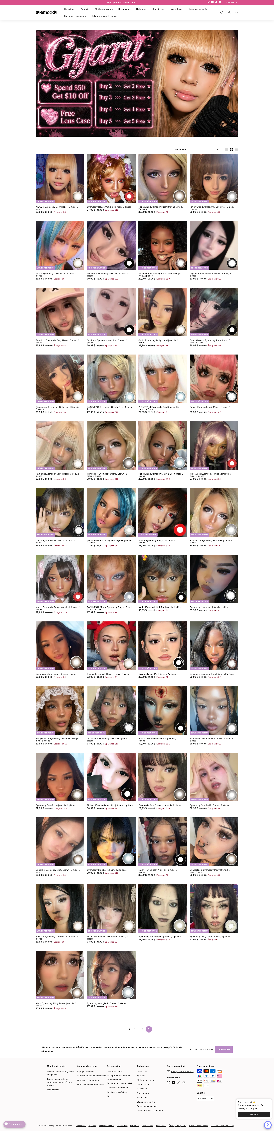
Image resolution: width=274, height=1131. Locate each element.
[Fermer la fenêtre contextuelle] (269, 1101)
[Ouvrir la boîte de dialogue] (268, 1125)
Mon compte (53, 1090)
